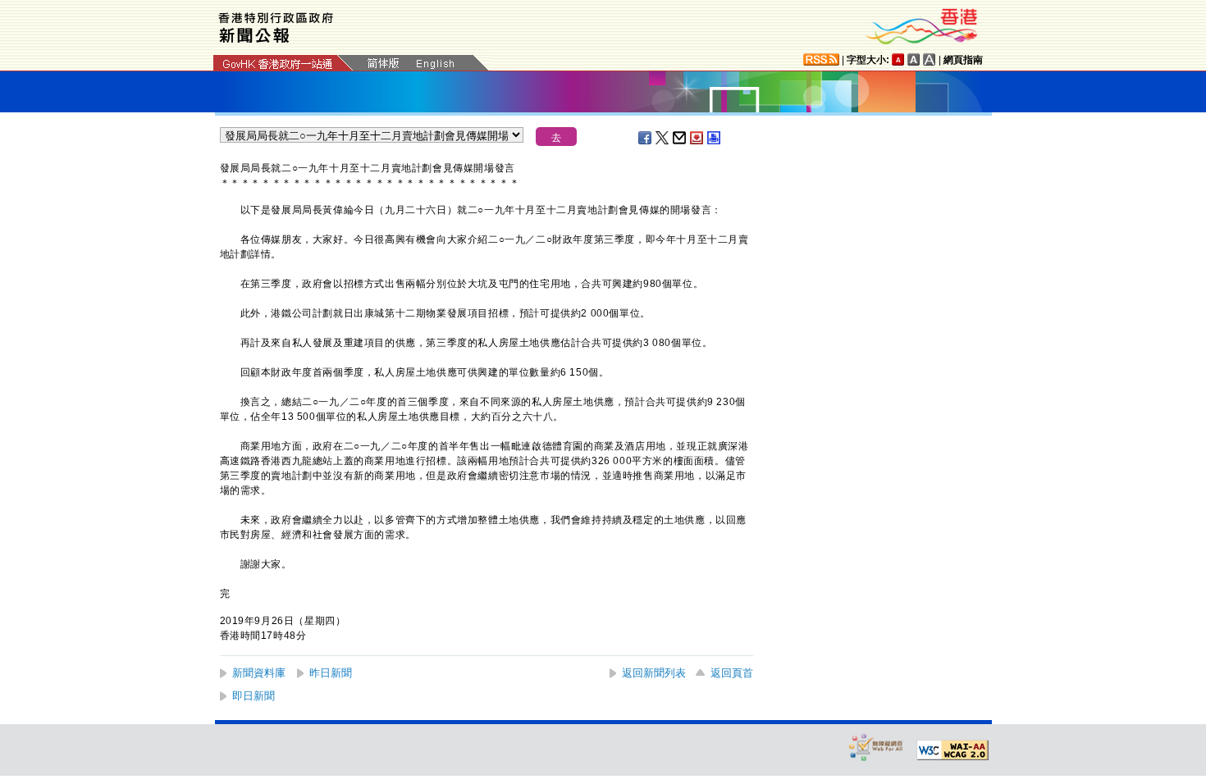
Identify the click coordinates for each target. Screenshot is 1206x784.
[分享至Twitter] (663, 137)
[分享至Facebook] (645, 137)
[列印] (714, 137)
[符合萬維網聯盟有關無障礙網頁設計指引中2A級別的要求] (952, 750)
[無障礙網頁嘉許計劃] (876, 746)
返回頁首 (731, 673)
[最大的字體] (929, 59)
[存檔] (697, 137)
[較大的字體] (913, 59)
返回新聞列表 (654, 673)
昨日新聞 (330, 673)
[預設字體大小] (898, 59)
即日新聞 (253, 696)
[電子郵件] (680, 137)
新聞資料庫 (259, 673)
